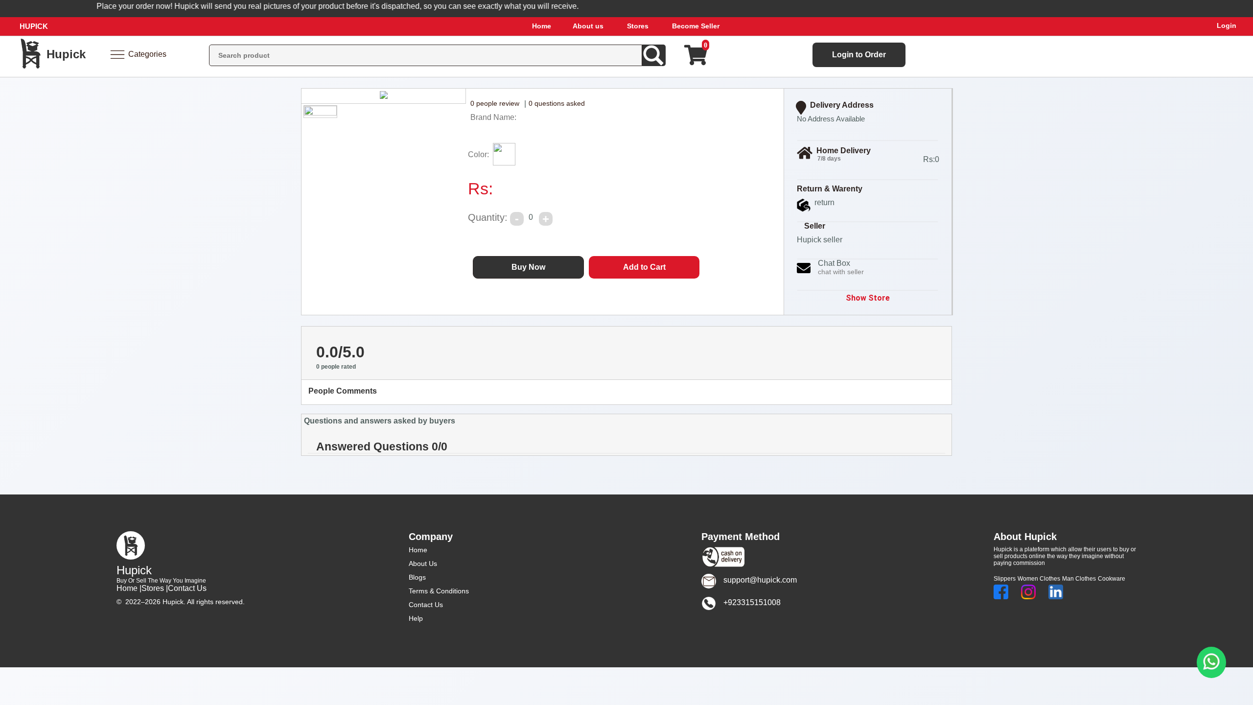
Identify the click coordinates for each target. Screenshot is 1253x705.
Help (416, 618)
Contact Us (187, 588)
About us (588, 26)
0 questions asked (557, 103)
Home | (128, 588)
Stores (638, 26)
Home (541, 26)
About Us (423, 563)
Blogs (417, 577)
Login (1226, 25)
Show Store (868, 298)
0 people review (494, 103)
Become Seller (695, 26)
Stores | (154, 588)
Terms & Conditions (439, 591)
